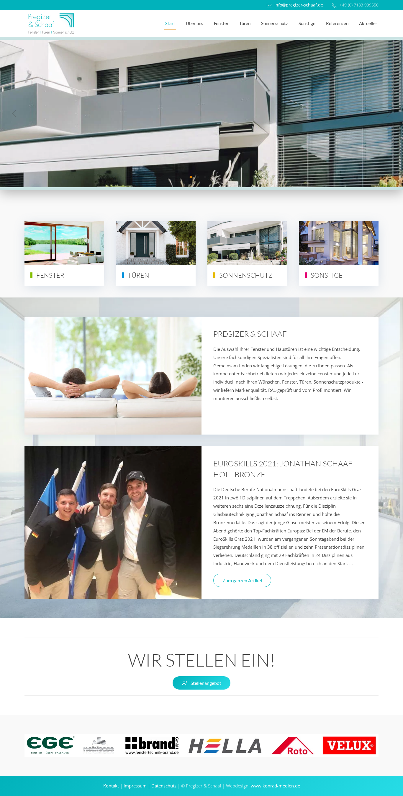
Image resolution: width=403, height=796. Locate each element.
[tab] (191, 177)
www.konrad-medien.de (275, 786)
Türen (244, 23)
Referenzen (337, 23)
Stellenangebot (206, 683)
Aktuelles (368, 23)
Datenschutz (163, 786)
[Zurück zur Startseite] (51, 23)
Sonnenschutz (274, 23)
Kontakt (111, 786)
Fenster (221, 23)
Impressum (135, 786)
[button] (14, 113)
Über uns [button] (194, 23)
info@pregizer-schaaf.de (298, 5)
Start (170, 23)
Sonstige (307, 23)
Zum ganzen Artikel (242, 580)
